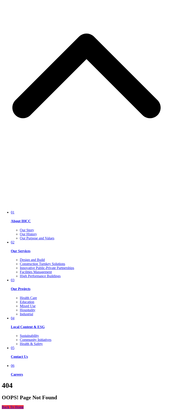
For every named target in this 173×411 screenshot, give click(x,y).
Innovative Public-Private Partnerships (47, 268)
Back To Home (13, 407)
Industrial (26, 314)
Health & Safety (31, 344)
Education (27, 302)
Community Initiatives (35, 340)
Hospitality (27, 310)
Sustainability (29, 336)
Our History (28, 234)
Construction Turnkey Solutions (42, 264)
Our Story (27, 230)
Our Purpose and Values (37, 238)
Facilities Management (36, 272)
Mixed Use (28, 306)
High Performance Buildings (40, 276)
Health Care (28, 298)
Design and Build (32, 260)
